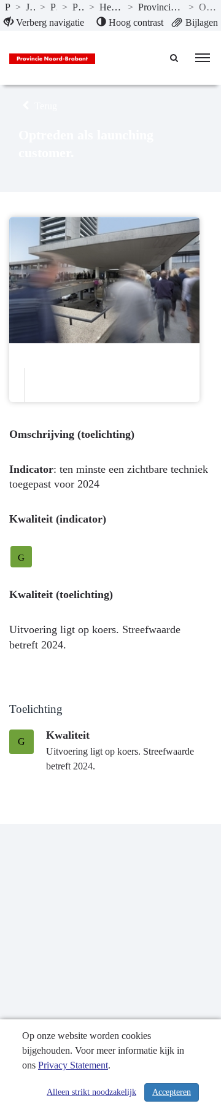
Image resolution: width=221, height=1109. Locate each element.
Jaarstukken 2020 (30, 7)
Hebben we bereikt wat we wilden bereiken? (111, 7)
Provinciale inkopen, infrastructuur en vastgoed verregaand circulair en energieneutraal (161, 7)
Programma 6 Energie (78, 7)
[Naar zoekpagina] (175, 58)
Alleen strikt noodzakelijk (91, 1092)
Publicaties (7, 7)
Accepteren (171, 1092)
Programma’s (53, 7)
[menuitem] (44, 23)
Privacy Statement (73, 1065)
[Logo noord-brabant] (52, 57)
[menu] (202, 57)
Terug (44, 106)
